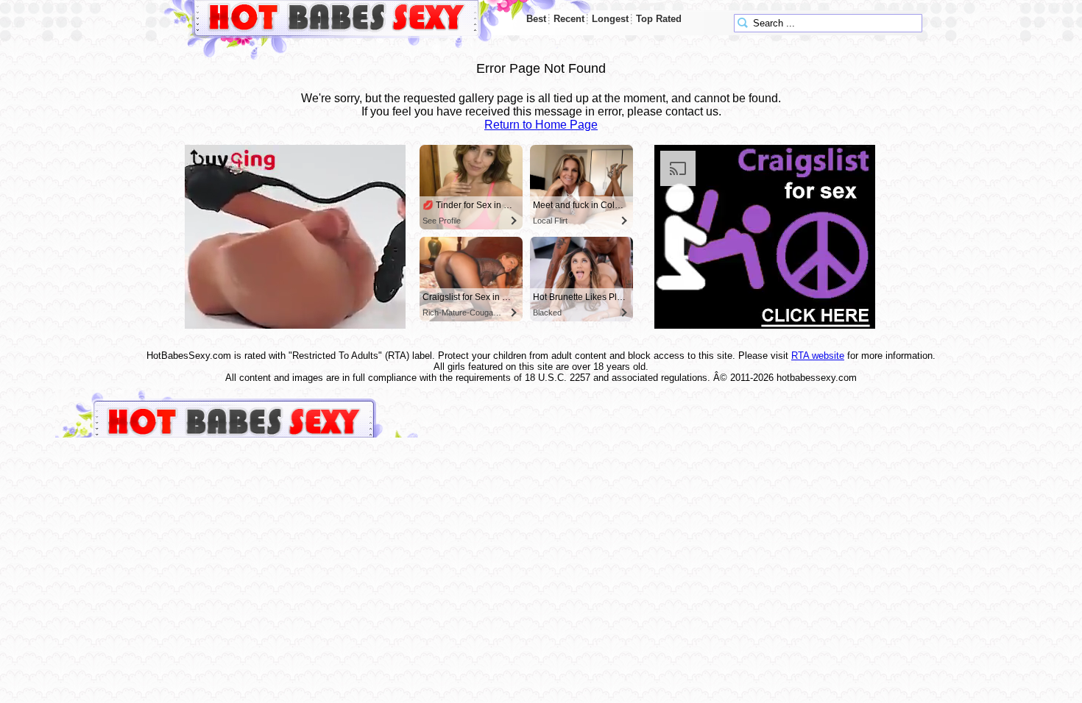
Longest (610, 18)
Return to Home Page (541, 124)
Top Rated (659, 18)
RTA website (817, 355)
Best (536, 18)
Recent (569, 18)
